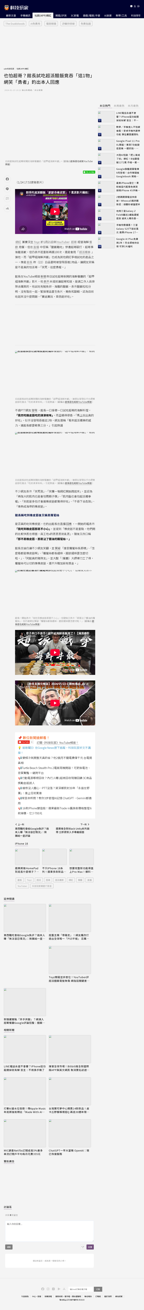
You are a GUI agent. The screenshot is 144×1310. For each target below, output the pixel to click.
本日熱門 (105, 105)
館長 (20, 879)
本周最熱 (119, 105)
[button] (135, 6)
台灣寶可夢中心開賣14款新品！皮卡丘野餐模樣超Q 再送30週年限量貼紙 (69, 1110)
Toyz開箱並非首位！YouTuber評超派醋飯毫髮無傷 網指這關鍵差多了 (69, 978)
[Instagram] (48, 1289)
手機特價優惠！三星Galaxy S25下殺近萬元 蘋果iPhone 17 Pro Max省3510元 (127, 228)
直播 (89, 879)
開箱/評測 (61, 15)
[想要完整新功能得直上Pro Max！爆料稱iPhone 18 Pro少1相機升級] (81, 857)
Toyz (29, 879)
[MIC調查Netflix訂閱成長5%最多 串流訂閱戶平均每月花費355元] (25, 1133)
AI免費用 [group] (35, 23)
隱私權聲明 (76, 1296)
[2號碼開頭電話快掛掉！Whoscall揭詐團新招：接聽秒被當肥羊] (106, 200)
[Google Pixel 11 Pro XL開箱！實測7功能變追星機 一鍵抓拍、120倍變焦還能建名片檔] (106, 144)
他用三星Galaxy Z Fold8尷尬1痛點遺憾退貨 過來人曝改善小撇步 (127, 214)
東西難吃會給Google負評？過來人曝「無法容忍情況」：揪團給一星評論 (24, 936)
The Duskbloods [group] (15, 23)
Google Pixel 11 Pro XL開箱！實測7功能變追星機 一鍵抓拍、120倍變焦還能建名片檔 (128, 144)
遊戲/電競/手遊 (91, 15)
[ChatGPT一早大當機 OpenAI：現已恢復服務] (70, 1133)
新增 (43, 276)
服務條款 (59, 1296)
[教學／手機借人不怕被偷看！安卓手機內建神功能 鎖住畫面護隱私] (106, 130)
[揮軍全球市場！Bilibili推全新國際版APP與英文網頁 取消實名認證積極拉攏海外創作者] (70, 1049)
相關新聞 (9, 1030)
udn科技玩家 (9, 68)
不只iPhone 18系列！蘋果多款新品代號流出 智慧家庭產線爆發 (54, 869)
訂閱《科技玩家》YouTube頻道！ (58, 743)
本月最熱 (133, 105)
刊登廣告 (25, 1296)
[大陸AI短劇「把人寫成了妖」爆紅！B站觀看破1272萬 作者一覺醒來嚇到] (106, 158)
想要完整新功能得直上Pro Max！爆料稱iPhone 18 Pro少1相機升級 (81, 869)
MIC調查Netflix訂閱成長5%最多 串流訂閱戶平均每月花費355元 (23, 1152)
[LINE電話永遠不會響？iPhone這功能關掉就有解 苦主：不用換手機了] (25, 1049)
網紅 (71, 879)
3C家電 (75, 15)
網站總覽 (118, 1296)
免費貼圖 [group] (86, 23)
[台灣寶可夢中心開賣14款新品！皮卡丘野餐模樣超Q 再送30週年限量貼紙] (70, 1091)
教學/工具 (121, 15)
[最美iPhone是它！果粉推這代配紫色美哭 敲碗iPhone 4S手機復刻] (106, 186)
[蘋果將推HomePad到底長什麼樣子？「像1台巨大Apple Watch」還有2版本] (27, 857)
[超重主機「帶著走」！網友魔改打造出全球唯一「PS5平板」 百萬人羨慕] (70, 918)
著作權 (67, 1296)
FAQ (34, 1296)
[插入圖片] (82, 1247)
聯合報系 (88, 1296)
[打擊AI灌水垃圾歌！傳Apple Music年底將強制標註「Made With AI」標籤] (25, 1091)
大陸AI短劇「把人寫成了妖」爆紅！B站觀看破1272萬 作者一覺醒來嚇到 (128, 158)
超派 (39, 879)
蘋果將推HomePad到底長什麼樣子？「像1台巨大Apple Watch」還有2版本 (26, 869)
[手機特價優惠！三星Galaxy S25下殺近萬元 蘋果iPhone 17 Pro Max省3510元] (106, 228)
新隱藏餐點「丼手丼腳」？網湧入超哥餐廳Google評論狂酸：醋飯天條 (24, 1021)
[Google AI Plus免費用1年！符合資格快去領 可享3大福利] (106, 242)
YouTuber (22, 885)
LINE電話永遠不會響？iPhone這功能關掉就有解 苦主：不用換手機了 (25, 1068)
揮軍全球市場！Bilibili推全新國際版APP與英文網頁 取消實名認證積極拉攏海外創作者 (69, 1068)
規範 (9, 1247)
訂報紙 (98, 1296)
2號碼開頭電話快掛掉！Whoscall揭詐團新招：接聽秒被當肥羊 (128, 200)
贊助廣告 (9, 1161)
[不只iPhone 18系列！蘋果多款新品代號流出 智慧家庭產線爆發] (54, 857)
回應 (69, 524)
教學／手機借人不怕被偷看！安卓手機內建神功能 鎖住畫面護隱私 (128, 130)
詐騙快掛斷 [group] (68, 23)
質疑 (57, 548)
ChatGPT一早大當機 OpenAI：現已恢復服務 (69, 1152)
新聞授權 (48, 1296)
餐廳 (80, 879)
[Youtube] (131, 6)
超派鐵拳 (59, 879)
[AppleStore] (64, 1289)
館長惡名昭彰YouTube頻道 (78, 402)
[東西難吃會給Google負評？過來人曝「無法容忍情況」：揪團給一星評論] (25, 918)
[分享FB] (7, 179)
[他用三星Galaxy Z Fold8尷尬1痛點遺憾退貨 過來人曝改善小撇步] (106, 214)
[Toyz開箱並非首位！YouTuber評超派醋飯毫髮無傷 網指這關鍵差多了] (70, 960)
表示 (46, 281)
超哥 (48, 879)
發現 (34, 410)
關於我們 (108, 1296)
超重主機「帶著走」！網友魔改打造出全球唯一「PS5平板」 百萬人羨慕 (69, 936)
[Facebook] (42, 1289)
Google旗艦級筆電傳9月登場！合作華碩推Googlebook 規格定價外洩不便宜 (127, 172)
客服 (39, 1296)
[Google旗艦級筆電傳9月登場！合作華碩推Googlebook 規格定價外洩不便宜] (106, 172)
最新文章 (11, 15)
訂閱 (98, 1289)
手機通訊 (25, 15)
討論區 (8, 1207)
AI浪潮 (108, 15)
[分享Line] (7, 188)
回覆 (90, 1247)
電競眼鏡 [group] (51, 23)
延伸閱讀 (9, 898)
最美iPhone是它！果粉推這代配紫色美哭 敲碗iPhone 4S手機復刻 (128, 186)
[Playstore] (58, 1289)
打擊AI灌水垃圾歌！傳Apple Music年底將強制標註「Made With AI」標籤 (25, 1110)
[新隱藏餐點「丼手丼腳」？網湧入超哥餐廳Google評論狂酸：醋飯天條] (25, 1002)
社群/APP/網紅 (43, 15)
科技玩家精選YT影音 (42, 885)
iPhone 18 (21, 843)
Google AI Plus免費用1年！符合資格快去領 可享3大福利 (127, 242)
